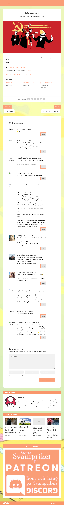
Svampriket (23, 16)
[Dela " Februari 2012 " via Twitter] (31, 99)
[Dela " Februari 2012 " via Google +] (34, 99)
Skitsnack (37, 16)
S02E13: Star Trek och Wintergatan (11, 430)
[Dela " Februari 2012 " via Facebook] (28, 99)
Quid (18, 173)
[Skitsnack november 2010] (39, 421)
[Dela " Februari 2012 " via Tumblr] (38, 99)
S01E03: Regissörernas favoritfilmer (46, 83)
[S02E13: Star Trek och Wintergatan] (11, 421)
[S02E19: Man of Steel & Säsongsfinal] (53, 421)
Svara (43, 134)
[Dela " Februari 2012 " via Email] (41, 99)
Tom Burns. (28, 70)
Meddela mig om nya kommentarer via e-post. (23, 376)
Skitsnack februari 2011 (29, 82)
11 (42, 16)
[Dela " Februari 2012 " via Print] (44, 99)
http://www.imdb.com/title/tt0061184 (27, 226)
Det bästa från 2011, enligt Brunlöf (17, 67)
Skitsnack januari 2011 (23, 430)
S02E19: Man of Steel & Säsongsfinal (53, 431)
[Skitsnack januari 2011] (25, 421)
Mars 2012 (9, 82)
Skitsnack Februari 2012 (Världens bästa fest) (18, 74)
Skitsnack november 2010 (38, 430)
